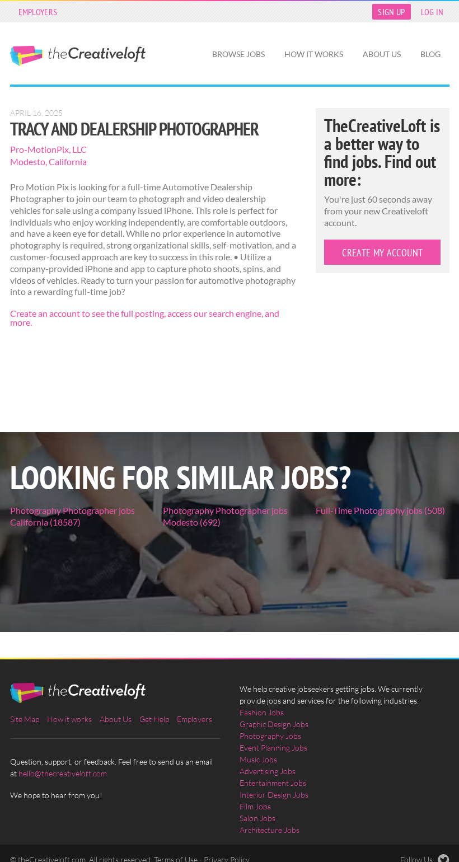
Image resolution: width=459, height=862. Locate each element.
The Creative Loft (78, 56)
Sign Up (391, 11)
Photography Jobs (270, 736)
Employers (38, 11)
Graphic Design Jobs (274, 724)
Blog (430, 54)
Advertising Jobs (268, 771)
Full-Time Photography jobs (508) (380, 510)
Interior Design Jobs (274, 794)
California (68, 161)
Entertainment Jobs (273, 783)
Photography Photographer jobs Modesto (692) (225, 516)
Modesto (27, 161)
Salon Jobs (257, 818)
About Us (382, 54)
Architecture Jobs (269, 830)
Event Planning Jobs (273, 747)
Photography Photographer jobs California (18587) (72, 516)
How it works (313, 54)
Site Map (24, 719)
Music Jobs (258, 759)
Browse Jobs (238, 54)
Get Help (154, 719)
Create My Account (382, 252)
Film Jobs (255, 806)
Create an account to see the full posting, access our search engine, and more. (144, 317)
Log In (432, 11)
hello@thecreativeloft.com (62, 773)
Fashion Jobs (262, 712)
